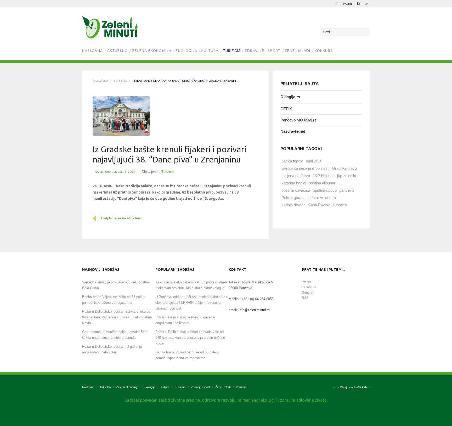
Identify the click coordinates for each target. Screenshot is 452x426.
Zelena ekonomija (151, 51)
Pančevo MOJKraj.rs (298, 120)
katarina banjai (293, 183)
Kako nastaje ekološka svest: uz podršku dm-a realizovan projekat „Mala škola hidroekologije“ (191, 285)
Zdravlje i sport (263, 51)
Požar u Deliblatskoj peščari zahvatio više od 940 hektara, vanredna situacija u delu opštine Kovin (117, 317)
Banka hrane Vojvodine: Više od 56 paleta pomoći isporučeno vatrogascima (113, 300)
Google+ (308, 292)
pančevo (346, 190)
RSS (305, 298)
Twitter (306, 282)
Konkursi (324, 51)
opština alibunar (322, 183)
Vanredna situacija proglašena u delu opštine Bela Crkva (116, 285)
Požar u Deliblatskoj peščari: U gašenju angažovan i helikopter (112, 349)
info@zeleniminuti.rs (254, 310)
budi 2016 (314, 161)
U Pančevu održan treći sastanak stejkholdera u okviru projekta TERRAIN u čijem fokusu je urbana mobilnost (191, 302)
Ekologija (186, 51)
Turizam (231, 51)
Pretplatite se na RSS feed (121, 218)
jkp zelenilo (346, 175)
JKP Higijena (324, 175)
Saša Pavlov (319, 205)
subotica (339, 205)
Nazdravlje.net (292, 131)
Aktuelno (117, 51)
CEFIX (286, 109)
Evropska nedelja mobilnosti (305, 168)
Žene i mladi (297, 51)
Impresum (344, 4)
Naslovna (92, 51)
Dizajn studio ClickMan (354, 387)
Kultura (209, 51)
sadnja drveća (293, 205)
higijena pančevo (295, 175)
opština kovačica (295, 190)
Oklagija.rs (290, 97)
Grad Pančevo (344, 168)
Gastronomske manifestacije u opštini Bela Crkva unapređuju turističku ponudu (114, 335)
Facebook (309, 287)
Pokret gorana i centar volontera (308, 197)
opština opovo (325, 190)
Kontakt (363, 4)
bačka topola (292, 161)
